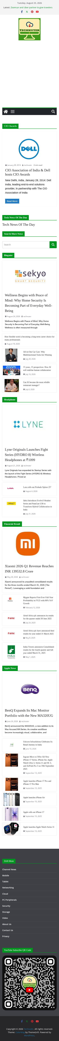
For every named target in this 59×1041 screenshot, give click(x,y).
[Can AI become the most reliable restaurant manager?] (11, 385)
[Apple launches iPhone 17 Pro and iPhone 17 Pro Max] (11, 784)
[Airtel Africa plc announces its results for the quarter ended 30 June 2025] (11, 619)
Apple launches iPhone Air (34, 797)
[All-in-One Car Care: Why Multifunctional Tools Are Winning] (11, 355)
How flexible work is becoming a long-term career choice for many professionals (29, 338)
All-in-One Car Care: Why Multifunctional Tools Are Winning (37, 353)
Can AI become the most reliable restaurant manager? (36, 383)
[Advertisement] (29, 76)
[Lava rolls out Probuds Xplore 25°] (11, 489)
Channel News (9, 869)
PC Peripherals (9, 899)
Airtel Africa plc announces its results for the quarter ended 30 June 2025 (38, 617)
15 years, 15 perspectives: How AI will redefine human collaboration (37, 368)
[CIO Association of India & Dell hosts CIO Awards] (29, 149)
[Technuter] (5, 111)
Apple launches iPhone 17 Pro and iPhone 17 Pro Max (37, 782)
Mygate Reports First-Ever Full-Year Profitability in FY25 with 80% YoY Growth (38, 600)
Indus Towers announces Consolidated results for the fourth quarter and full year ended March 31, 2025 (38, 650)
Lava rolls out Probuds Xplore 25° (37, 487)
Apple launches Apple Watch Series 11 (38, 827)
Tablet (5, 881)
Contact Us (7, 930)
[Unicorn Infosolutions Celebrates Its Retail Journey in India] (11, 745)
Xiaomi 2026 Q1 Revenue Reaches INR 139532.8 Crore (29, 568)
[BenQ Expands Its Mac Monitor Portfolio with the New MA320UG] (29, 689)
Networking (8, 887)
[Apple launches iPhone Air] (11, 799)
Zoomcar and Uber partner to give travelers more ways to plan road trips (31, 9)
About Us (6, 924)
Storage (6, 912)
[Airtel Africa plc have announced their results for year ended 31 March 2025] (11, 634)
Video (5, 918)
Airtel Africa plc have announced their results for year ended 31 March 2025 (38, 632)
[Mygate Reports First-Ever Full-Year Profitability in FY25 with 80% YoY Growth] (11, 602)
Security (6, 906)
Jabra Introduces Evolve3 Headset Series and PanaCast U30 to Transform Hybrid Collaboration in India (37, 505)
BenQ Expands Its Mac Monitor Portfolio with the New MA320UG (29, 713)
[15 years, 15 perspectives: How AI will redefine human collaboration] (11, 370)
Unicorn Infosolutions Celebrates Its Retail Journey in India (37, 743)
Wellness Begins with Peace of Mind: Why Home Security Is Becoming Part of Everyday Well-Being (28, 303)
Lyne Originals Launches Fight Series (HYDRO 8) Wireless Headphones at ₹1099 (26, 455)
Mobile (5, 875)
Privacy (5, 936)
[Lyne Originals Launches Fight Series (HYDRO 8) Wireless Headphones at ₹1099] (29, 424)
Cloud (5, 893)
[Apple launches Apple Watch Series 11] (11, 829)
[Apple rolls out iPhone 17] (11, 814)
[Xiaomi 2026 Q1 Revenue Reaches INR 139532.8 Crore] (29, 545)
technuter (28, 165)
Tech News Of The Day (18, 224)
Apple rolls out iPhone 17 (33, 812)
